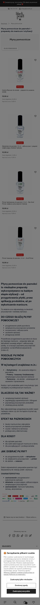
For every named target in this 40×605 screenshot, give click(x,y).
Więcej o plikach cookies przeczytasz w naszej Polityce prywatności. (19, 573)
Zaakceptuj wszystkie (21, 591)
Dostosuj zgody (21, 585)
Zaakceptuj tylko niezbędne (21, 579)
